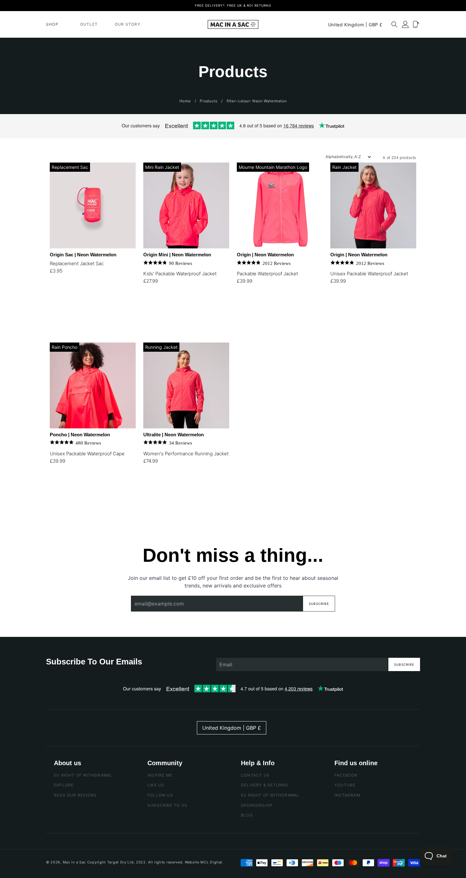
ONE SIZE (56, 296)
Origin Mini (177, 254)
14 (210, 486)
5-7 (165, 306)
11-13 (195, 306)
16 (150, 501)
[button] (54, 24)
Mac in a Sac (74, 862)
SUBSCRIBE (404, 664)
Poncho (80, 434)
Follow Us (160, 795)
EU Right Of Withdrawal (83, 775)
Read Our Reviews (75, 795)
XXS (243, 306)
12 (195, 486)
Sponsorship (257, 805)
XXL (352, 322)
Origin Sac (83, 254)
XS (258, 306)
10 (180, 486)
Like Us (155, 785)
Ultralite (173, 434)
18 (165, 501)
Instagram (347, 795)
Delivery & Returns (264, 785)
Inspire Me (159, 775)
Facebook (346, 775)
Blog (247, 815)
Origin (265, 254)
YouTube (344, 785)
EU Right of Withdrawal (270, 795)
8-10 (180, 306)
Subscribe (319, 604)
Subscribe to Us (167, 805)
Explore (64, 785)
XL (336, 322)
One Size (56, 486)
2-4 (149, 306)
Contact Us (255, 775)
